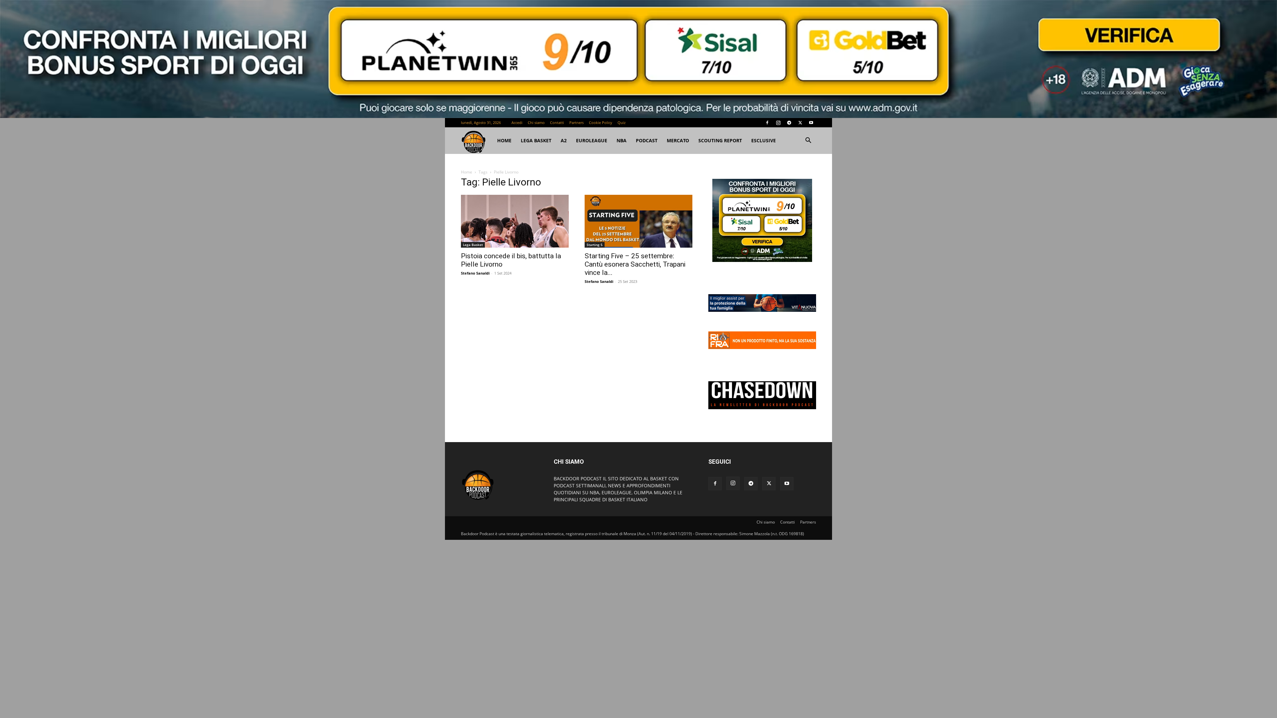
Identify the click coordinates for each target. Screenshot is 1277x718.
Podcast (646, 140)
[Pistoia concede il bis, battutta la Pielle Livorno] (515, 221)
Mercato (678, 140)
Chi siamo (536, 122)
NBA (622, 140)
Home (466, 172)
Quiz (622, 122)
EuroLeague (591, 140)
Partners (576, 122)
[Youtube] (811, 122)
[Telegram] (789, 122)
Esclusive (763, 140)
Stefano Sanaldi (475, 273)
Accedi (516, 122)
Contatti (557, 122)
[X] (800, 122)
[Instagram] (778, 122)
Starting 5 (595, 244)
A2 (564, 140)
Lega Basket (536, 140)
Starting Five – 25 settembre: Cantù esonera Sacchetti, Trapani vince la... (635, 264)
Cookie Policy (600, 122)
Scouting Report (720, 140)
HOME (504, 140)
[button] (808, 141)
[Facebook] (767, 122)
